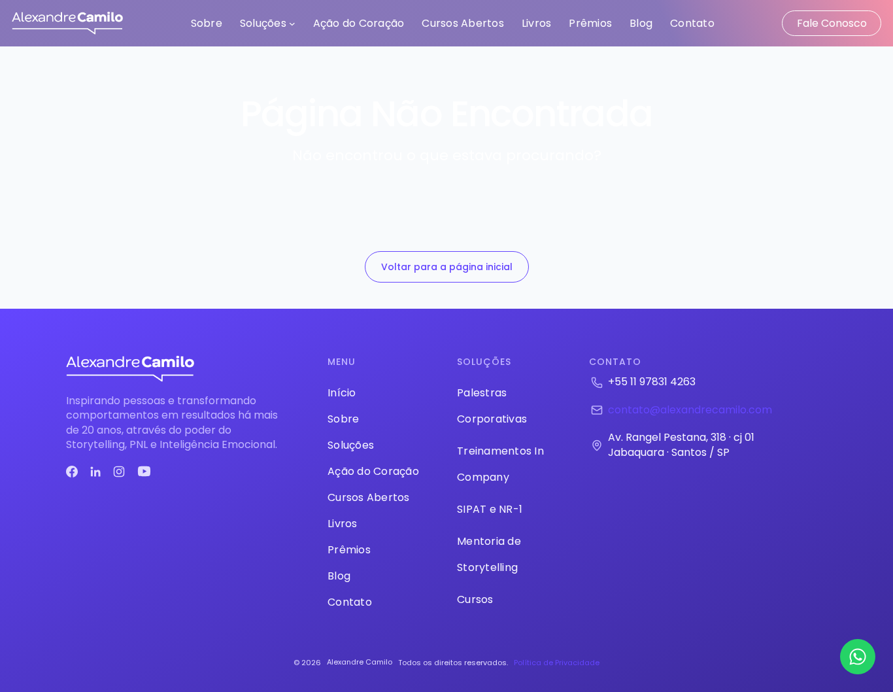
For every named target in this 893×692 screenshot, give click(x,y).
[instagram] (119, 471)
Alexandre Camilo (359, 662)
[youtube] (144, 471)
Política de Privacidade (556, 662)
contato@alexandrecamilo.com (690, 409)
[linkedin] (95, 471)
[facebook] (72, 471)
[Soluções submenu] (292, 23)
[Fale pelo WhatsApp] (857, 656)
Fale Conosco (832, 23)
